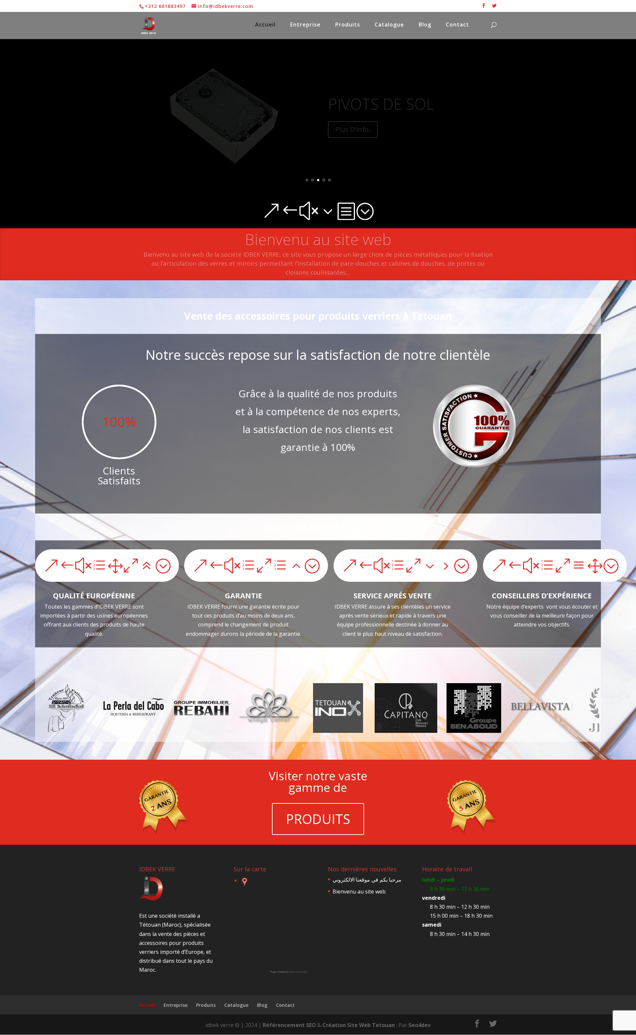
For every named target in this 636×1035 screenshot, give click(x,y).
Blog (425, 25)
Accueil (265, 25)
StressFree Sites (299, 971)
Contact (457, 25)
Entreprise (305, 25)
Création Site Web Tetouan (359, 1025)
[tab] (242, 882)
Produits (347, 25)
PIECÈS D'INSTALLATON (410, 103)
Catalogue (389, 25)
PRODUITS (318, 819)
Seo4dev (419, 1025)
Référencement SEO (289, 1025)
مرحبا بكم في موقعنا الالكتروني (318, 239)
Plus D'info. (352, 129)
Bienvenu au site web (359, 891)
